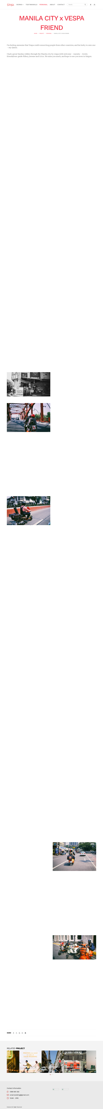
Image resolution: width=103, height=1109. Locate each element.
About (52, 5)
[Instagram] (94, 4)
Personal (43, 5)
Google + (22, 1033)
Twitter (16, 1033)
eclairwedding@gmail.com (19, 1095)
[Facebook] (90, 4)
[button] (50, 1074)
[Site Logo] (10, 4)
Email (25, 1033)
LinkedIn (19, 1033)
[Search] (85, 4)
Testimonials (31, 5)
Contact (61, 5)
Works (19, 5)
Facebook (13, 1033)
